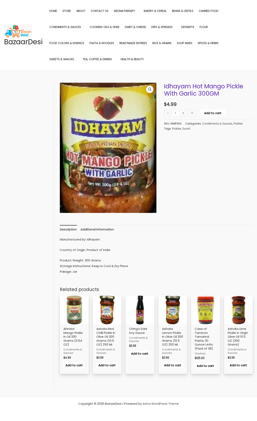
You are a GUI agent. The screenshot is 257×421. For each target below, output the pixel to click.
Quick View (74, 323)
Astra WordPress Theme (161, 403)
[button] (149, 89)
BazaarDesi (23, 42)
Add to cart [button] (74, 365)
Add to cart (212, 113)
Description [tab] (68, 229)
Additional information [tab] (97, 229)
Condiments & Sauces (217, 124)
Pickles (238, 124)
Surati (186, 129)
